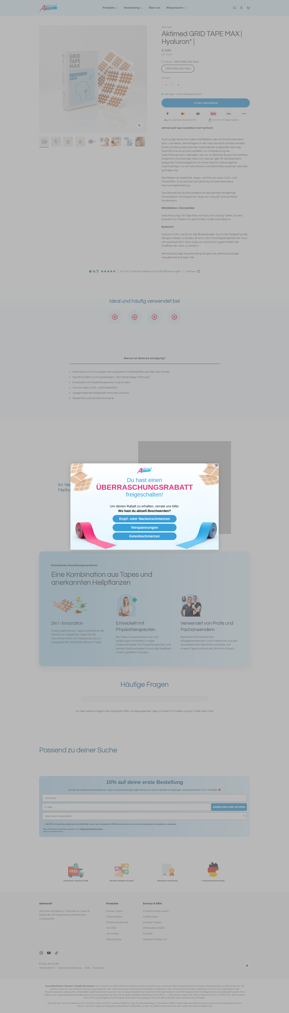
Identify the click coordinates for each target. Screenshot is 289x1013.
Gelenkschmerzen (144, 536)
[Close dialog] (216, 465)
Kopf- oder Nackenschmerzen (144, 519)
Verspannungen (144, 527)
